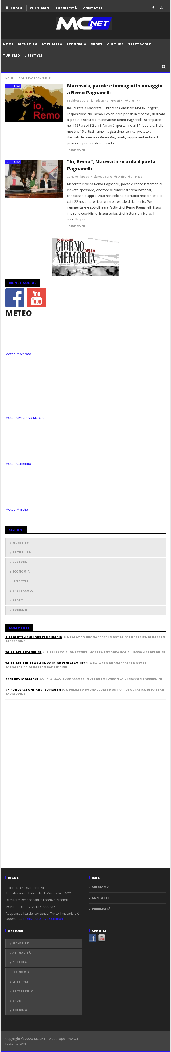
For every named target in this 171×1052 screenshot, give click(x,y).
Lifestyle (33, 55)
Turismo (11, 55)
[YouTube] (161, 8)
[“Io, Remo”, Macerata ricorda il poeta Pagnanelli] (34, 179)
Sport (97, 44)
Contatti (92, 8)
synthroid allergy (22, 678)
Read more (77, 149)
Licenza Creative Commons (44, 918)
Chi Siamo (39, 8)
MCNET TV (27, 44)
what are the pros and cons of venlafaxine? (45, 663)
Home (8, 44)
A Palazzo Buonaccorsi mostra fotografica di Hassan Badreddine (106, 652)
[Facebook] (153, 8)
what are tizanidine (23, 652)
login (16, 8)
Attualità (52, 44)
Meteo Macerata (18, 354)
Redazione (101, 101)
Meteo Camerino (18, 463)
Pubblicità (66, 8)
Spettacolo (140, 44)
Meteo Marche (16, 509)
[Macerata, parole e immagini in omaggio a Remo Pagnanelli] (34, 103)
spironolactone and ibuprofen (33, 690)
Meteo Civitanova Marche (24, 417)
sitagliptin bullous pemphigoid (33, 637)
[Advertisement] (38, 791)
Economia (76, 44)
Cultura (115, 44)
